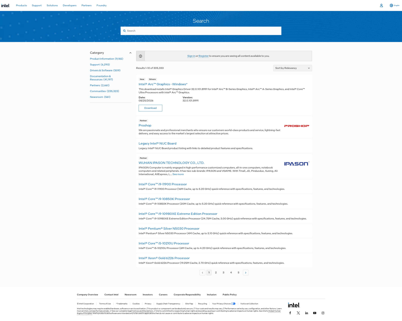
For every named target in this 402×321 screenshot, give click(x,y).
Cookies (136, 304)
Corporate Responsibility (187, 294)
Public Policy (230, 294)
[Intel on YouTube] (314, 313)
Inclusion (211, 294)
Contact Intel (111, 294)
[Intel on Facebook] (290, 313)
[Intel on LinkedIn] (306, 313)
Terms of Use (105, 304)
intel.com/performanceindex (96, 311)
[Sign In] (382, 5)
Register (204, 56)
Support (37, 5)
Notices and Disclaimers (142, 311)
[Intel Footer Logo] (294, 305)
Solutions (52, 5)
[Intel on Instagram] (323, 313)
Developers (69, 5)
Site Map (189, 304)
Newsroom (130, 294)
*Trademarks (121, 304)
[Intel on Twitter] (298, 313)
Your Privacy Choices (221, 304)
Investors (148, 294)
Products (21, 5)
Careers (163, 294)
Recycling (202, 304)
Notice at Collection (249, 304)
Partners (86, 5)
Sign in (191, 56)
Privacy (148, 304)
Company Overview (87, 294)
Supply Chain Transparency (168, 304)
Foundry (102, 5)
